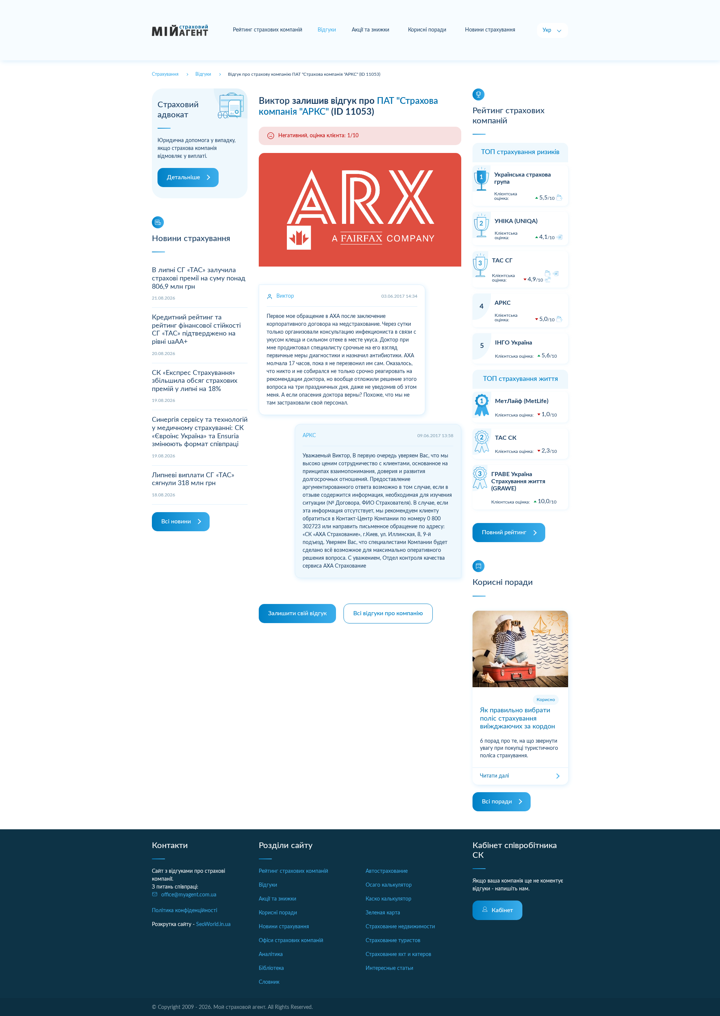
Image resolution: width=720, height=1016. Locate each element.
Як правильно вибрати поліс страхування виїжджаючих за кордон (517, 718)
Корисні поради (427, 30)
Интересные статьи (389, 968)
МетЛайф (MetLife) (521, 401)
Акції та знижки (370, 30)
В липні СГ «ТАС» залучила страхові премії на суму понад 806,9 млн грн (198, 278)
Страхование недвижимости (400, 926)
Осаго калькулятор (389, 885)
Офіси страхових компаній (291, 940)
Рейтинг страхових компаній (267, 30)
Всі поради (497, 802)
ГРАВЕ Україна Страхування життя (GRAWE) (518, 481)
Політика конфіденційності (184, 910)
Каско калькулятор (388, 899)
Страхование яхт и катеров (398, 954)
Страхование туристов (393, 940)
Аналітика (271, 954)
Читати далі (494, 776)
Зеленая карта (383, 913)
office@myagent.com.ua (188, 895)
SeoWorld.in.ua (213, 924)
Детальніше (183, 177)
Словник (269, 982)
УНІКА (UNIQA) (516, 221)
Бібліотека (271, 968)
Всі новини (176, 521)
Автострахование (387, 871)
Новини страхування (490, 30)
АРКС (503, 303)
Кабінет (502, 910)
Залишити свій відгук (297, 613)
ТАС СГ (502, 261)
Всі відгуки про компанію (388, 613)
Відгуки (268, 885)
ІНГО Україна (513, 343)
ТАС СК (505, 438)
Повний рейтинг (504, 532)
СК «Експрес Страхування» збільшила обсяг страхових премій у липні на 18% (194, 381)
